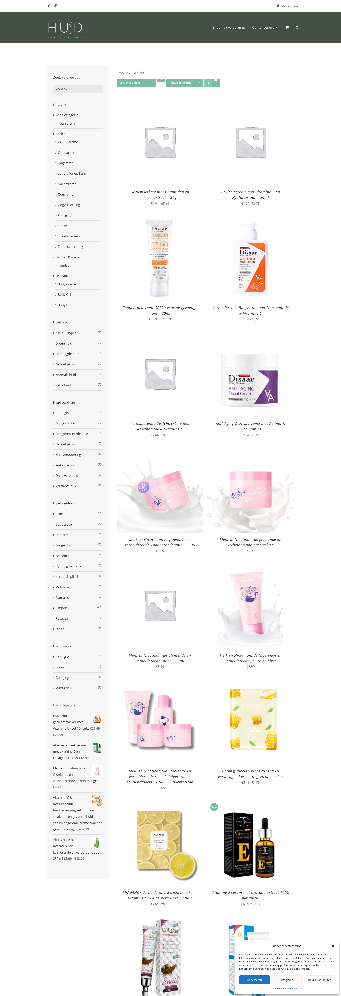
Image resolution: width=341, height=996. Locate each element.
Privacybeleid (295, 988)
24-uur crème (68, 142)
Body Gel (64, 294)
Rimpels (61, 608)
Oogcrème (65, 194)
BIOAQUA (62, 657)
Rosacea (61, 618)
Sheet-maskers (69, 236)
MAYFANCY (63, 688)
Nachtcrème (67, 184)
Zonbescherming (70, 247)
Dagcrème (65, 163)
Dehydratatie (65, 423)
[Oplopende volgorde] (161, 80)
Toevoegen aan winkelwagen (151, 142)
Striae (59, 629)
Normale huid (65, 375)
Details (184, 142)
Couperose (63, 524)
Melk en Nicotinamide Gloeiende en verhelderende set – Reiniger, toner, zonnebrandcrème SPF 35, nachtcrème (160, 776)
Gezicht (61, 134)
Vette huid (63, 385)
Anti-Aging (63, 413)
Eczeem (61, 556)
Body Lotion (67, 305)
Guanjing (62, 678)
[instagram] (55, 5)
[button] (333, 946)
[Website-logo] (67, 17)
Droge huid (63, 343)
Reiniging (64, 215)
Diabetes (62, 535)
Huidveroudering (68, 455)
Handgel (64, 265)
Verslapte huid (66, 486)
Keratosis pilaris (67, 576)
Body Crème (67, 284)
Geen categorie (66, 115)
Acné (59, 514)
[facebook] (48, 5)
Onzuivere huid (66, 475)
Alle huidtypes (65, 333)
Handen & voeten (68, 257)
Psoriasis (62, 597)
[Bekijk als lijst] (216, 80)
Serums (63, 226)
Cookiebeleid (279, 988)
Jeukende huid (66, 465)
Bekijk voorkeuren (319, 980)
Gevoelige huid (66, 364)
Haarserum (66, 123)
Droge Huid (64, 545)
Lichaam (61, 276)
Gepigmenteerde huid (71, 434)
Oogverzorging (69, 205)
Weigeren (287, 980)
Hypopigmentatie (68, 566)
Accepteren (254, 980)
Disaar (60, 667)
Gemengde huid (67, 354)
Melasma (62, 587)
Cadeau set (66, 152)
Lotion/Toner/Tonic (72, 173)
